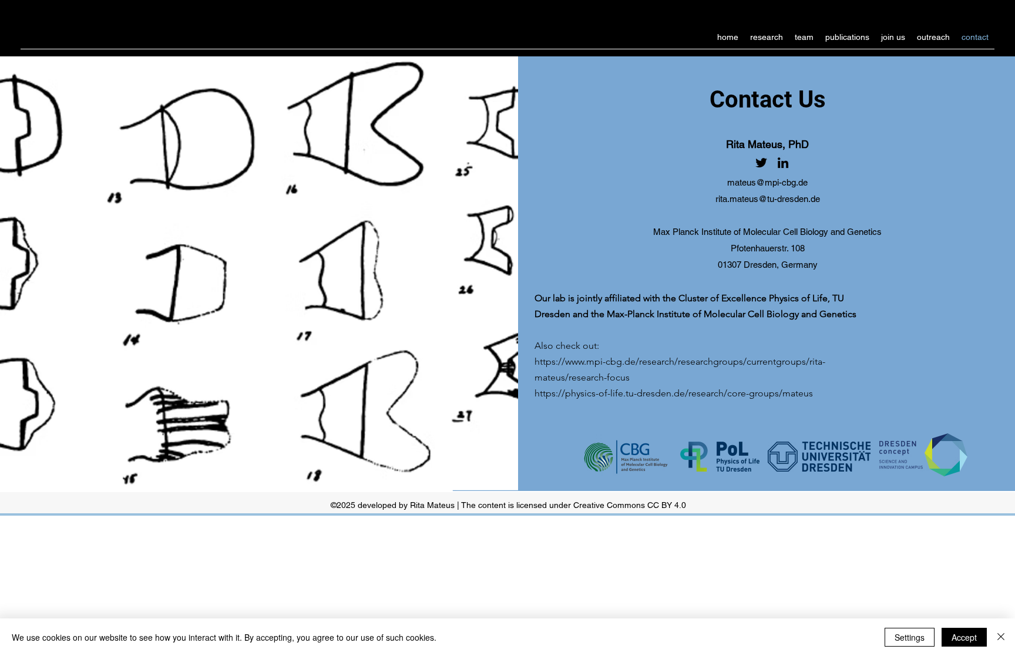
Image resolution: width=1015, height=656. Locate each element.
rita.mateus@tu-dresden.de (767, 199)
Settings (910, 637)
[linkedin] (783, 162)
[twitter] (761, 162)
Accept (964, 637)
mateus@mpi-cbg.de (767, 182)
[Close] (1001, 637)
